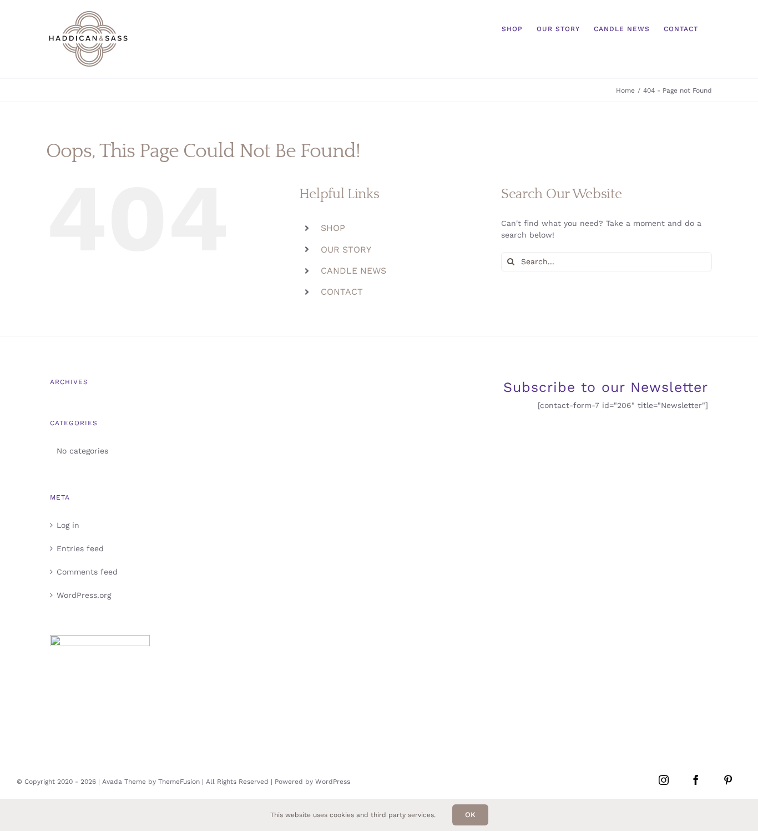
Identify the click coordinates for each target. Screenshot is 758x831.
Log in (68, 525)
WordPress (332, 781)
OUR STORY (346, 249)
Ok (470, 814)
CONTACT (342, 291)
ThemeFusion (179, 781)
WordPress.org (84, 595)
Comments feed (87, 571)
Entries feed (80, 548)
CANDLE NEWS (353, 270)
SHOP (333, 228)
